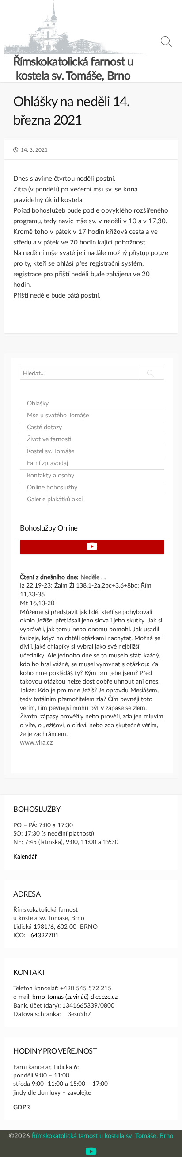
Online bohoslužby (52, 487)
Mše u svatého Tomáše (58, 415)
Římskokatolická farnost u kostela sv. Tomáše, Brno (102, 1135)
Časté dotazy (44, 427)
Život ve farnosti (49, 439)
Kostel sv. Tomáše (50, 451)
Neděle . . (93, 576)
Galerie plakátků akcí (55, 499)
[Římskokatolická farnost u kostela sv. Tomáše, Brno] (75, 27)
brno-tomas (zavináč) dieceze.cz (75, 996)
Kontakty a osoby (50, 475)
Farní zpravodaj (47, 463)
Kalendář (25, 856)
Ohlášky (38, 403)
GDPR (21, 1107)
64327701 (44, 935)
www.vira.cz (36, 742)
